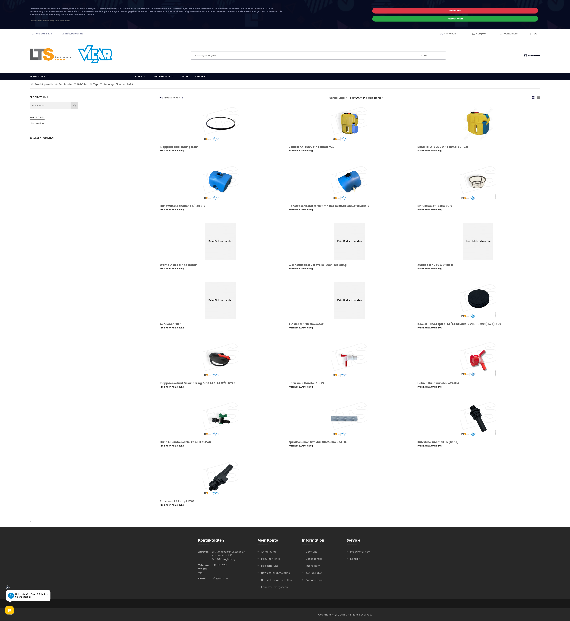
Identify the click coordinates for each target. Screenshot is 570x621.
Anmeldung (268, 551)
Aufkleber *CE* (170, 324)
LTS (337, 614)
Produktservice (360, 551)
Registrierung (269, 566)
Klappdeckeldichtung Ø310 (179, 147)
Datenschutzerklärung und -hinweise (50, 20)
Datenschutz (314, 559)
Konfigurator (314, 573)
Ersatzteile (65, 84)
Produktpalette (44, 84)
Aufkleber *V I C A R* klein (435, 265)
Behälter (82, 84)
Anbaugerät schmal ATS (118, 84)
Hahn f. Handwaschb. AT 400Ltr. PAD (185, 442)
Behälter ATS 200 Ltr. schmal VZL (311, 147)
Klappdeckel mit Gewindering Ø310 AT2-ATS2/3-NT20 (197, 383)
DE (535, 33)
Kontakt (201, 76)
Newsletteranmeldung (275, 573)
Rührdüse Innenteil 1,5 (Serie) (438, 442)
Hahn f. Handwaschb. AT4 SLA (438, 383)
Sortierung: (337, 98)
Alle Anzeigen (37, 123)
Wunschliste (511, 33)
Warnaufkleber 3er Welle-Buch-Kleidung (318, 265)
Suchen (423, 55)
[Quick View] (232, 135)
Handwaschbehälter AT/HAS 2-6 (182, 206)
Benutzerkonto (270, 559)
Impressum (313, 566)
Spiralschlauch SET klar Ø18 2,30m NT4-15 (318, 442)
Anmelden (450, 33)
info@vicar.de (74, 33)
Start (138, 76)
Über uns (311, 551)
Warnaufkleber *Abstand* (178, 265)
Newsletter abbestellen (276, 580)
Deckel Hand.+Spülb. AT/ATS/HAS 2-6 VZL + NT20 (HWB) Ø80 (459, 324)
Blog (185, 76)
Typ (95, 84)
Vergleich (481, 33)
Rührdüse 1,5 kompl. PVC (177, 501)
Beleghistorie (314, 580)
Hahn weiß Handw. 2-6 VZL (307, 383)
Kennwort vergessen (274, 587)
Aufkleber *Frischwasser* (307, 324)
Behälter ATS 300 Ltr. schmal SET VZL (442, 147)
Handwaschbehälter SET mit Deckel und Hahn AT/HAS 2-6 (329, 206)
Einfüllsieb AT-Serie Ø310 (434, 206)
